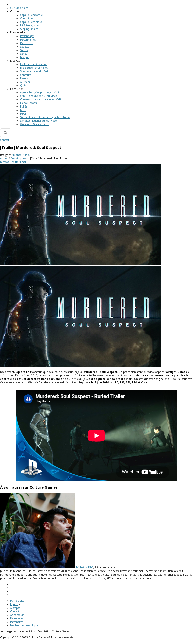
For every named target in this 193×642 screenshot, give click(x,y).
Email (23, 162)
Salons (24, 50)
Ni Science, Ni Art (30, 25)
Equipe (14, 604)
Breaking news (19, 158)
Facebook (5, 162)
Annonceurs (17, 615)
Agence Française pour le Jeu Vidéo (40, 92)
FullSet (24, 106)
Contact (4, 140)
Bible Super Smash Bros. (34, 67)
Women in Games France (34, 124)
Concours (25, 75)
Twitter (15, 162)
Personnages (27, 36)
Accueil (4, 158)
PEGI (23, 113)
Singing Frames (29, 29)
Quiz (23, 85)
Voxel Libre (26, 18)
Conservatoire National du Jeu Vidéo (41, 99)
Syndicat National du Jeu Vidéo (38, 120)
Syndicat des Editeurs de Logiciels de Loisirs (45, 117)
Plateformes (26, 43)
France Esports (28, 103)
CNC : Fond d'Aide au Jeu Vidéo (38, 96)
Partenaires (16, 622)
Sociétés (24, 46)
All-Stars (25, 82)
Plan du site (17, 600)
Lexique (24, 57)
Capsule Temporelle (31, 15)
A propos (15, 608)
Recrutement (17, 618)
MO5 (23, 110)
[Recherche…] (5, 132)
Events (24, 78)
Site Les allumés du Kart (34, 71)
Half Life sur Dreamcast (33, 64)
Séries (23, 53)
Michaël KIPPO (21, 155)
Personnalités (28, 39)
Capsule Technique (31, 22)
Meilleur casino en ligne (24, 625)
